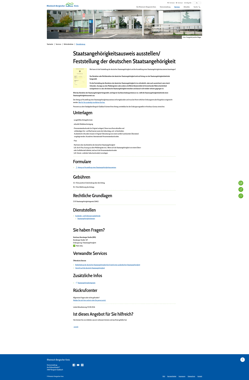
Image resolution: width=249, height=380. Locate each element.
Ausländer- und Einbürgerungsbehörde (87, 216)
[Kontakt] (240, 196)
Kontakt (200, 376)
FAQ (164, 376)
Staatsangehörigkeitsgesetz (86, 283)
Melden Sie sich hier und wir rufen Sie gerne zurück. (89, 300)
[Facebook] (74, 365)
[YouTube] (78, 365)
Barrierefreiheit (171, 376)
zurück (76, 327)
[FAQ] (240, 183)
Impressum (182, 376)
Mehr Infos (79, 246)
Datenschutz (191, 376)
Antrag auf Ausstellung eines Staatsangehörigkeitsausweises (97, 167)
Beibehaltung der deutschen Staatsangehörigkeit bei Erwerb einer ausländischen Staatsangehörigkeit (107, 265)
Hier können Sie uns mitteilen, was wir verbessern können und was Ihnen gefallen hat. (100, 320)
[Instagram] (82, 365)
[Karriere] (240, 189)
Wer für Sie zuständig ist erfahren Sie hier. (91, 102)
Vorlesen (172, 3)
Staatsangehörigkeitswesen (86, 219)
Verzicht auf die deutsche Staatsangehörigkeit (90, 268)
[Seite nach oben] (242, 359)
